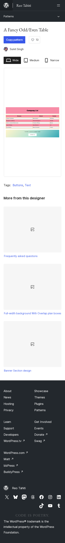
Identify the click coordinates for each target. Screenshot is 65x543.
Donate (41, 434)
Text (28, 185)
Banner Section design (17, 370)
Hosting (9, 404)
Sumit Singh (17, 49)
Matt (9, 459)
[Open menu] (59, 5)
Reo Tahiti (19, 488)
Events (39, 428)
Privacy (9, 410)
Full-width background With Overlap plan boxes (32, 313)
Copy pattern (14, 39)
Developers (11, 434)
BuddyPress (13, 472)
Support (9, 428)
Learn (7, 422)
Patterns (9, 16)
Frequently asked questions (21, 256)
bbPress (11, 465)
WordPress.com (16, 453)
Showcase (41, 391)
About (8, 391)
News (7, 397)
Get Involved (43, 422)
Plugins (39, 404)
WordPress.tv (14, 441)
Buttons (18, 185)
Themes (39, 397)
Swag (39, 441)
